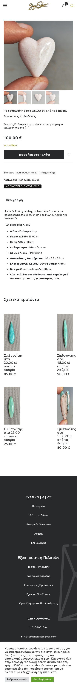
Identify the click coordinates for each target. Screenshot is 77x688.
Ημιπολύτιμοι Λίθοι (26, 172)
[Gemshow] (38, 5)
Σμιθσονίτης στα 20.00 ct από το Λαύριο (13, 362)
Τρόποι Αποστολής (38, 576)
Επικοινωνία (38, 542)
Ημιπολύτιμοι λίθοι (29, 179)
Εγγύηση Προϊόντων (38, 594)
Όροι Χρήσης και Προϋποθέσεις (38, 603)
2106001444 (40, 627)
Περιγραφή (14, 200)
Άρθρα (38, 533)
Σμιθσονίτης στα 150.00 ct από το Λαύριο (66, 436)
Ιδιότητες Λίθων (38, 515)
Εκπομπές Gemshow (39, 524)
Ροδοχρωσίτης (47, 172)
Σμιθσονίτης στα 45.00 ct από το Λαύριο (66, 362)
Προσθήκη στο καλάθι (34, 154)
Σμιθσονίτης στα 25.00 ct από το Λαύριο (13, 434)
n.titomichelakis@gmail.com (40, 636)
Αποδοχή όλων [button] (42, 679)
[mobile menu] (5, 5)
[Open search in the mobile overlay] (72, 5)
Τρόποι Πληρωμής (39, 566)
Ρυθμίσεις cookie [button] (17, 679)
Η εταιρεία (38, 506)
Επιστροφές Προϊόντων (38, 585)
